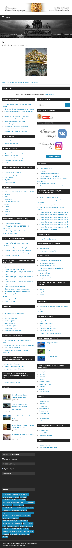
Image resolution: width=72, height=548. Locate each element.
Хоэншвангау (43, 411)
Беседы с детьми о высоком (48, 197)
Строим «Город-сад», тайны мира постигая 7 (53, 227)
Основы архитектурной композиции (51, 205)
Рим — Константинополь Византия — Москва (19, 192)
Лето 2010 (42, 387)
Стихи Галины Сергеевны (47, 239)
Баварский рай (44, 401)
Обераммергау (44, 408)
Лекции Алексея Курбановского (14, 366)
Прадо (6, 311)
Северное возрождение (12, 175)
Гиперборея (30, 502)
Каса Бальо (6, 510)
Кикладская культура (11, 155)
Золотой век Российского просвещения (17, 291)
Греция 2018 (43, 433)
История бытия (9, 141)
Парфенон (15, 518)
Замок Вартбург (9, 323)
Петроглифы (24, 521)
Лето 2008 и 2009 (45, 384)
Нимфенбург (43, 406)
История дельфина (52, 343)
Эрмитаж (6, 534)
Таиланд (42, 377)
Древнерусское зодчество (12, 331)
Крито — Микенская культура (14, 153)
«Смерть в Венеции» (46, 326)
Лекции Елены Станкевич (12, 364)
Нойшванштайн (44, 413)
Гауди (22, 502)
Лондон (6, 204)
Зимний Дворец (18, 505)
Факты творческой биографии (49, 176)
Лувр (6, 316)
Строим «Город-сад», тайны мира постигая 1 (53, 212)
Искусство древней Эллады (13, 160)
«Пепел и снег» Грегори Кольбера (50, 333)
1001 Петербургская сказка (48, 229)
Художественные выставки (48, 447)
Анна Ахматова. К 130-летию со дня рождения (19, 345)
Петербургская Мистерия (12, 223)
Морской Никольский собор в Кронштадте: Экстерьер (20, 82)
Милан (41, 379)
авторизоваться (50, 94)
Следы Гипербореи (10, 124)
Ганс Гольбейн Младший (11, 502)
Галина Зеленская (18, 45)
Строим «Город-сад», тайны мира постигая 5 (53, 222)
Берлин (6, 209)
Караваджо (20, 507)
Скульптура (6, 529)
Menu (8, 17)
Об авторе (42, 171)
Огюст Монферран (27, 513)
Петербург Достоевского (12, 255)
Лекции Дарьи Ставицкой (12, 382)
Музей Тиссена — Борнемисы (14, 313)
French (41, 294)
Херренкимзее (44, 418)
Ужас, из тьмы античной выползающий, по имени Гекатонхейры (19, 406)
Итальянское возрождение (13, 172)
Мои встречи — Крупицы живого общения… (53, 186)
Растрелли (18, 523)
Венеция (7, 211)
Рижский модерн (13, 526)
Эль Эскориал (28, 531)
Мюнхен (42, 404)
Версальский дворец (11, 318)
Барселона (8, 199)
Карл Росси (29, 507)
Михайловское (44, 275)
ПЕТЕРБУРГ (6, 515)
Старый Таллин (44, 382)
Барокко (23, 497)
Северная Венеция (26, 526)
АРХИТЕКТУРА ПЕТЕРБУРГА (20, 494)
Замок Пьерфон (9, 321)
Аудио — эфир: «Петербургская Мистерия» (53, 306)
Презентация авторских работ (49, 173)
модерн (5, 537)
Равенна (42, 374)
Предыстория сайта (45, 169)
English (41, 292)
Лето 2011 (42, 389)
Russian (41, 289)
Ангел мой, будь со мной (12, 348)
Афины (6, 163)
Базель (6, 214)
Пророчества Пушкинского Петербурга (17, 248)
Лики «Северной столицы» (48, 265)
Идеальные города (10, 267)
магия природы (24, 534)
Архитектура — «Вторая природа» (15, 131)
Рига (4, 526)
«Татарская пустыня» (46, 323)
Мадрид (7, 194)
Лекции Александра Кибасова (14, 369)
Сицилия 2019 (43, 430)
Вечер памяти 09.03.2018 (47, 251)
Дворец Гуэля (7, 505)
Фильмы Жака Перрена (47, 331)
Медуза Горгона (8, 513)
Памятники (26, 515)
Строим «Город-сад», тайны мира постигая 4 (53, 219)
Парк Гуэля (6, 518)
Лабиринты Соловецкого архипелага (16, 126)
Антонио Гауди (7, 497)
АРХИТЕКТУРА (7, 494)
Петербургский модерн (10, 521)
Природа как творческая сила (14, 129)
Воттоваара (21, 499)
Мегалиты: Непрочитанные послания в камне (19, 109)
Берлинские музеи (10, 328)
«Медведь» (49, 350)
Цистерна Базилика (15, 531)
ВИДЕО (14, 499)
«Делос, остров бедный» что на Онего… (17, 116)
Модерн (7, 180)
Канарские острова (45, 435)
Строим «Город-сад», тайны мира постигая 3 (53, 217)
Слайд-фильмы (17, 529)
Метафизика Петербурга (47, 263)
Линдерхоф (43, 416)
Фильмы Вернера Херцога (47, 328)
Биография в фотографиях (48, 183)
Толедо (6, 197)
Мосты (17, 513)
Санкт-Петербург (10, 301)
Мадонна (24, 510)
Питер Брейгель (8, 523)
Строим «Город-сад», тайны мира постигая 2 (53, 215)
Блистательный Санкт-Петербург (50, 261)
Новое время (8, 177)
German (42, 297)
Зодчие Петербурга (9, 507)
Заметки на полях (45, 445)
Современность (9, 182)
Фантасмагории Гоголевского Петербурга (17, 253)
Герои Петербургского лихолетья (15, 286)
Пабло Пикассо (16, 515)
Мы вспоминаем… (45, 248)
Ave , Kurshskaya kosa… (46, 278)
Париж (6, 206)
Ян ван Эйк (13, 534)
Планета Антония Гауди (12, 201)
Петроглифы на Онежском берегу (15, 119)
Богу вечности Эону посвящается (15, 158)
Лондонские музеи (10, 326)
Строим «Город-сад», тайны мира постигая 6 (53, 224)
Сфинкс (26, 529)
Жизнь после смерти (11, 143)
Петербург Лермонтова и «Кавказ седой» (17, 250)
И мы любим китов (52, 357)
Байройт (42, 421)
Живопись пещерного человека (14, 121)
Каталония (15, 510)
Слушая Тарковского (46, 321)
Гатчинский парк (44, 273)
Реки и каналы (28, 523)
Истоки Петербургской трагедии (14, 269)
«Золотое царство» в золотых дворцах (17, 289)
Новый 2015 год (44, 391)
